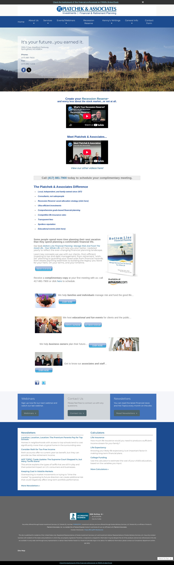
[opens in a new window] (87, 520)
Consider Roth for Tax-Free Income (38, 449)
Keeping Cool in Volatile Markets (37, 471)
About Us (33, 20)
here (59, 281)
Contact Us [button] (76, 413)
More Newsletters (30, 486)
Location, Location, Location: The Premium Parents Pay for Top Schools (52, 438)
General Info (131, 20)
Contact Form (149, 22)
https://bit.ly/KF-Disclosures (93, 530)
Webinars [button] (29, 413)
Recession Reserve (88, 22)
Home (21, 22)
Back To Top (164, 558)
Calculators (97, 432)
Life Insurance (97, 437)
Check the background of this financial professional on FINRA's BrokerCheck (85, 2)
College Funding (99, 457)
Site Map (21, 551)
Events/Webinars (66, 20)
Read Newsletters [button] (125, 413)
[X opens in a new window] (29, 70)
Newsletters (28, 432)
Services (47, 20)
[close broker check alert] (143, 2)
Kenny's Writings (111, 20)
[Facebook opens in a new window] (23, 70)
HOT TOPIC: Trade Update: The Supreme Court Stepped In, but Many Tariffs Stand (51, 460)
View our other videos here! (87, 168)
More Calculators (100, 469)
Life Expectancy (98, 447)
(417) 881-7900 (57, 177)
